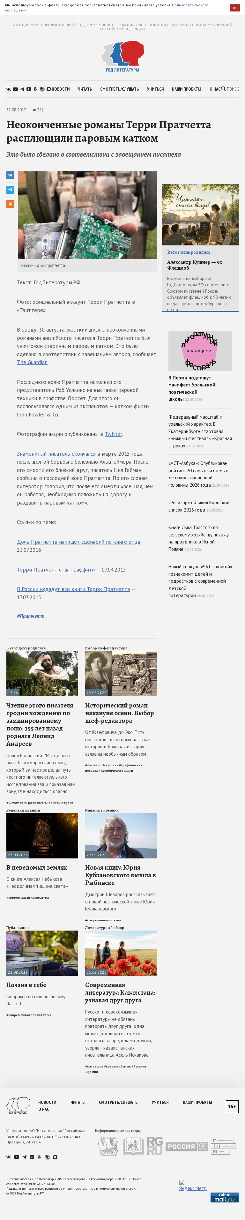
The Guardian (32, 362)
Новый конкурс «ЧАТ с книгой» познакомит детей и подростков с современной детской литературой (200, 581)
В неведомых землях (36, 867)
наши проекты (186, 89)
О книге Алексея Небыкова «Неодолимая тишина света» (37, 882)
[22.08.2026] (121, 654)
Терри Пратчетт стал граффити (56, 569)
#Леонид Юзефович (101, 765)
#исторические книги (116, 770)
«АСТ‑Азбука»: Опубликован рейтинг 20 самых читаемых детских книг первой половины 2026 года (198, 474)
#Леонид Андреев (58, 802)
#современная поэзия (103, 920)
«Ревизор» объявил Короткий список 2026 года (198, 506)
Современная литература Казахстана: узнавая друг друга (120, 992)
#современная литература (27, 897)
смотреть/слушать (119, 89)
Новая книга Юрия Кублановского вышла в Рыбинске (120, 875)
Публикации (17, 927)
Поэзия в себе (26, 985)
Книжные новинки (102, 810)
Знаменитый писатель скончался (56, 453)
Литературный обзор (104, 927)
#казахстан (94, 1066)
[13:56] (42, 654)
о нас (215, 89)
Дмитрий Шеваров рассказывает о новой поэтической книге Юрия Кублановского (120, 901)
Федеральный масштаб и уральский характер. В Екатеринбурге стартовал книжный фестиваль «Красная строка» (200, 431)
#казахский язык (117, 1066)
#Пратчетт (30, 616)
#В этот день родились (25, 802)
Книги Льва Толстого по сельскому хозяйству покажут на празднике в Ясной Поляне (199, 538)
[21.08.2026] (42, 933)
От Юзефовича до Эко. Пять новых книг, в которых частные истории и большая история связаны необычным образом (117, 743)
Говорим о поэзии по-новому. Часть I (36, 1000)
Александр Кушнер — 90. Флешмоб (195, 265)
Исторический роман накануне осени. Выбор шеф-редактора (119, 712)
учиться (155, 89)
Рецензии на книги (23, 810)
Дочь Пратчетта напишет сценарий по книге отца (78, 541)
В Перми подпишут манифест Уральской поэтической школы (191, 388)
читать (85, 89)
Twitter (113, 434)
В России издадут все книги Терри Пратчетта (73, 589)
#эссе (47, 1015)
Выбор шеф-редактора (106, 648)
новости (61, 89)
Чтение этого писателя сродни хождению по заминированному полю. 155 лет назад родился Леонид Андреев (39, 724)
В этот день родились (26, 648)
